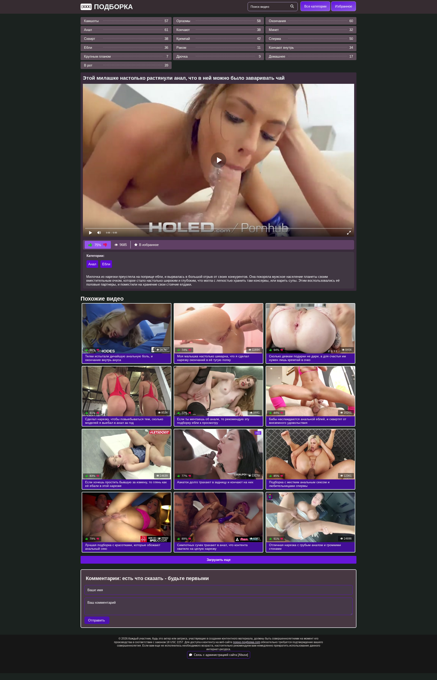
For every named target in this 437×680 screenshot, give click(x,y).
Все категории (315, 6)
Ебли (106, 264)
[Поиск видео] (292, 6)
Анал (92, 264)
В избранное (149, 245)
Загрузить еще (219, 560)
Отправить (97, 620)
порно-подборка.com (246, 642)
